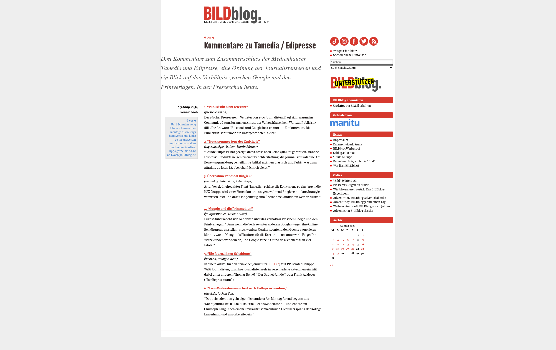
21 (352, 248)
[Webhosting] (344, 125)
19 (342, 248)
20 (347, 248)
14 (352, 244)
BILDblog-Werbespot (346, 148)
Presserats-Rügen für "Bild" (351, 185)
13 (347, 244)
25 (337, 253)
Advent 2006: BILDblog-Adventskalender (359, 198)
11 (338, 244)
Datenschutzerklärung (347, 144)
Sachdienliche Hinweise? (349, 55)
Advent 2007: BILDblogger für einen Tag (359, 202)
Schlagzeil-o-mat (344, 153)
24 (332, 253)
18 (337, 248)
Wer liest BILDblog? (346, 166)
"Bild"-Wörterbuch (345, 181)
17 (333, 248)
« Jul (332, 265)
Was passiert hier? (345, 51)
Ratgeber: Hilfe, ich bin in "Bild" (354, 161)
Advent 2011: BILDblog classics (353, 211)
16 (362, 244)
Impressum (340, 140)
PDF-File (273, 264)
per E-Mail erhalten (352, 106)
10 (332, 244)
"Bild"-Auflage (342, 157)
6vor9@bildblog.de (183, 155)
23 (362, 248)
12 (342, 244)
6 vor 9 (209, 37)
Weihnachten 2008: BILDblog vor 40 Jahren (361, 206)
